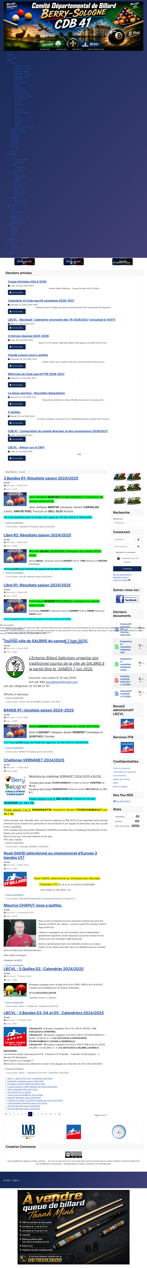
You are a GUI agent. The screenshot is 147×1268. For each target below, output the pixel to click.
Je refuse (13, 639)
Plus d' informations (73, 643)
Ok (3, 639)
